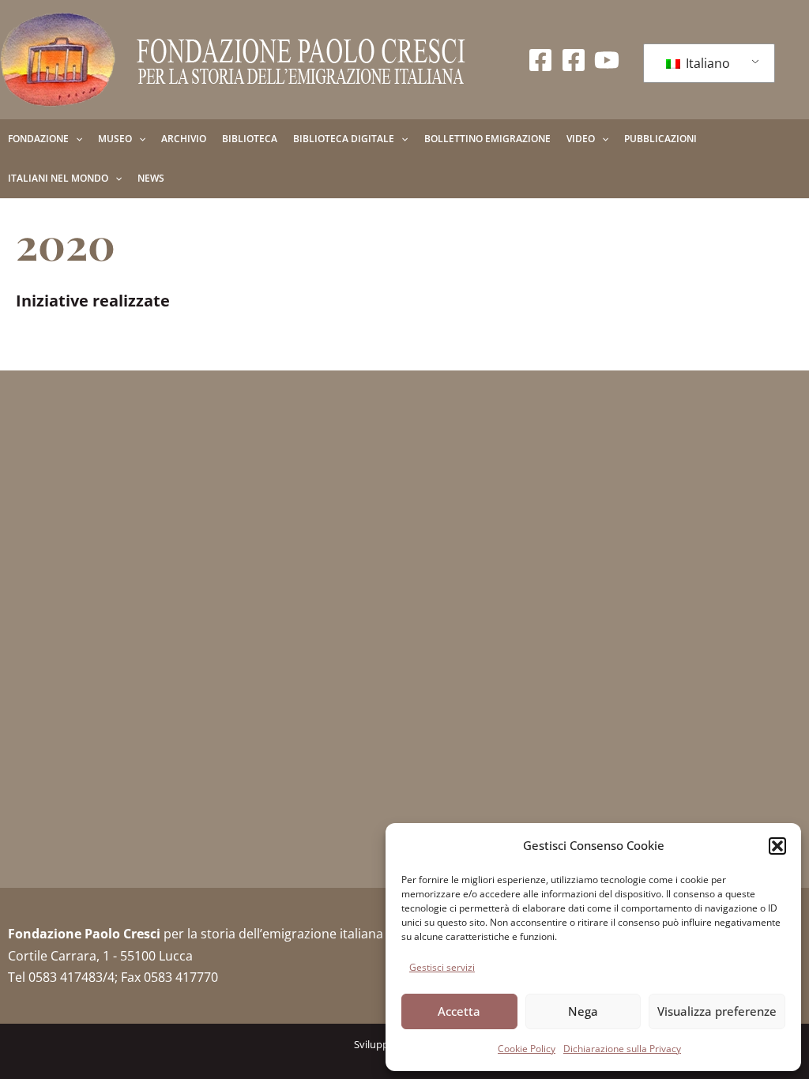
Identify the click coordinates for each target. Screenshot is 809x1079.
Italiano (706, 63)
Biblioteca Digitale (343, 138)
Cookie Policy (526, 1048)
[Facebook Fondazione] (540, 60)
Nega (583, 1011)
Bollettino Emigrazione (487, 138)
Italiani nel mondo (58, 178)
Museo (115, 138)
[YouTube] (606, 60)
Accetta (459, 1011)
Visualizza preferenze (717, 1011)
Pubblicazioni (660, 138)
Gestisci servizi (442, 967)
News (150, 178)
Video (580, 138)
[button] (777, 846)
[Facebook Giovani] (573, 60)
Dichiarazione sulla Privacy (622, 1048)
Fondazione (38, 138)
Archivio (183, 138)
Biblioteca (249, 138)
